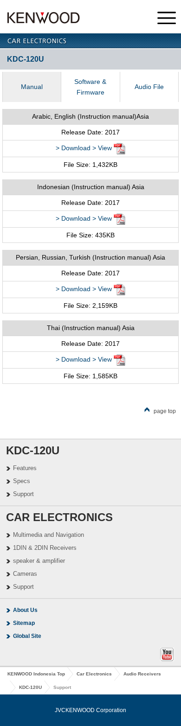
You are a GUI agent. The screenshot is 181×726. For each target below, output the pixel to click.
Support (23, 493)
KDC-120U (30, 687)
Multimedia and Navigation (48, 534)
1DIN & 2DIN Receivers (45, 547)
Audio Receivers (142, 673)
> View (102, 148)
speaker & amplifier (39, 560)
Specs (21, 481)
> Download (73, 148)
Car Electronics (94, 673)
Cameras (25, 573)
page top (165, 411)
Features (25, 468)
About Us (25, 610)
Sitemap (24, 623)
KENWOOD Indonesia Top (36, 673)
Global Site (27, 636)
